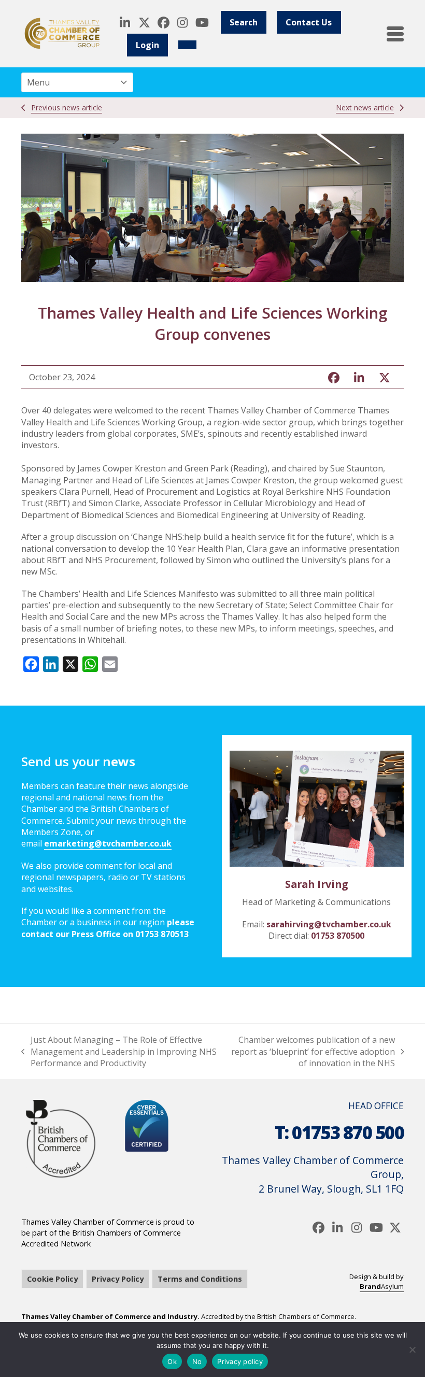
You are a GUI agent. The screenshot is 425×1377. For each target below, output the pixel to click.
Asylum (382, 1286)
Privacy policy (240, 1361)
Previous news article (66, 107)
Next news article (365, 107)
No (197, 1361)
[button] (395, 33)
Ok (172, 1361)
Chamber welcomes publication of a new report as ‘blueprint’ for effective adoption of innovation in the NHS (311, 1051)
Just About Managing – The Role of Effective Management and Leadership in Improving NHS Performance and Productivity (119, 1051)
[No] (412, 1349)
